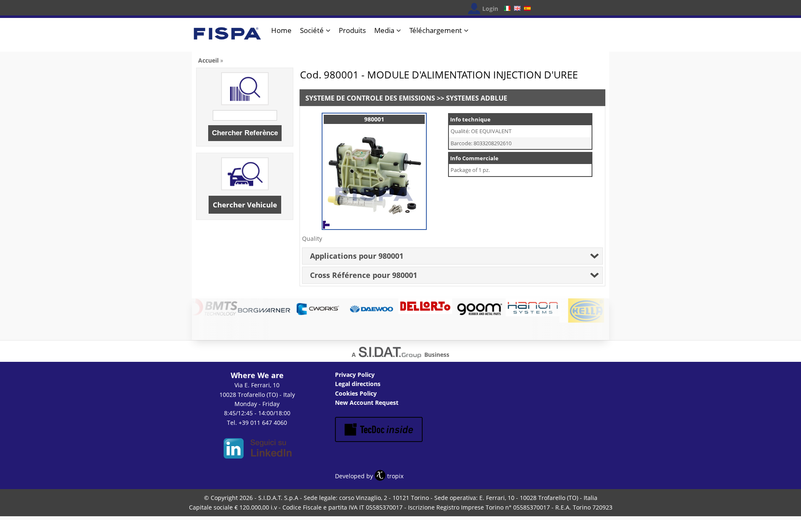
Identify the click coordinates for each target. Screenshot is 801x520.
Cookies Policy (356, 393)
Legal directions (357, 384)
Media (384, 30)
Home (281, 30)
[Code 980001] (374, 221)
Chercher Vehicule (245, 205)
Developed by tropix (369, 476)
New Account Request (366, 402)
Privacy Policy (355, 375)
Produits (352, 30)
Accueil (208, 60)
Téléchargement (435, 30)
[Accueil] (227, 37)
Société (312, 30)
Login (490, 9)
